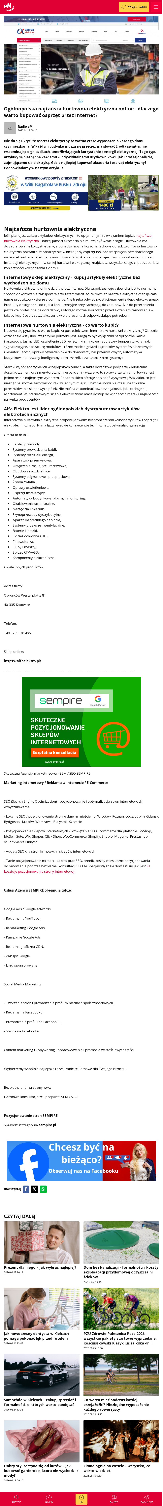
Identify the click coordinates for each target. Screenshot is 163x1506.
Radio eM (25, 126)
